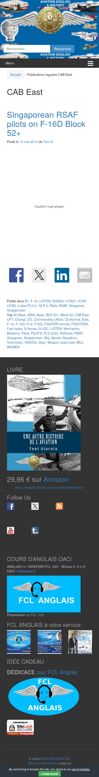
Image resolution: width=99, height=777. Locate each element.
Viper (42, 342)
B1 (27, 301)
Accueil (15, 74)
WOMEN (13, 347)
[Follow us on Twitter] (35, 506)
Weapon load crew (60, 342)
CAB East (82, 314)
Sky (46, 337)
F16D (38, 324)
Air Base (19, 314)
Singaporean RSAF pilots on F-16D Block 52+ (46, 123)
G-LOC (43, 328)
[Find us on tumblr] (35, 530)
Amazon (56, 479)
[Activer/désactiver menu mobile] (90, 63)
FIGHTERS (79, 324)
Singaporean (16, 310)
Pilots (53, 305)
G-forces (30, 328)
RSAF (63, 305)
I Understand (49, 774)
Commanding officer (48, 319)
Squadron (69, 337)
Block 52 (67, 314)
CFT (10, 319)
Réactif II (34, 763)
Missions (13, 333)
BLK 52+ (52, 314)
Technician (15, 342)
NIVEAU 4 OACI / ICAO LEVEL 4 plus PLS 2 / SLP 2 (46, 303)
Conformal (72, 319)
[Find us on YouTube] (10, 530)
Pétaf (25, 333)
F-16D (20, 324)
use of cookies (81, 769)
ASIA (31, 314)
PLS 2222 (51, 333)
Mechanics (71, 328)
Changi (20, 319)
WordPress (50, 763)
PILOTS (36, 333)
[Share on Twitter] (39, 275)
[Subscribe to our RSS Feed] (59, 506)
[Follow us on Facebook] (10, 506)
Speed (56, 337)
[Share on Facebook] (16, 275)
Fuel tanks (14, 328)
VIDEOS (30, 342)
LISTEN (45, 301)
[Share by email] (84, 275)
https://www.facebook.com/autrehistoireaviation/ (49, 487)
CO (29, 319)
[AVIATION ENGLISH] (49, 19)
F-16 (34, 301)
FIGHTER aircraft (57, 324)
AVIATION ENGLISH (55, 758)
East (85, 319)
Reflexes (66, 333)
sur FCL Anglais (57, 672)
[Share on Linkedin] (62, 275)
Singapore (76, 305)
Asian (40, 314)
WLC (79, 342)
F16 (29, 324)
